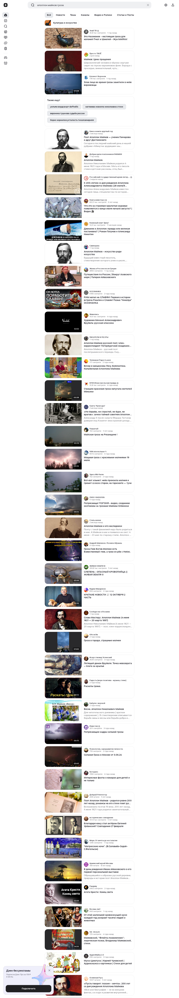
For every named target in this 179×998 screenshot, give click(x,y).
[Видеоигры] (5, 57)
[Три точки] (131, 32)
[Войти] (173, 5)
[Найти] (5, 26)
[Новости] (5, 32)
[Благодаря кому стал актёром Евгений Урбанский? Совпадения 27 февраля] (63, 825)
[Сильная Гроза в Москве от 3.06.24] (63, 756)
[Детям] (5, 63)
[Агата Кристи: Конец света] (63, 893)
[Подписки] (5, 20)
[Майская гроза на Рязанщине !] (63, 436)
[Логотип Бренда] (6, 5)
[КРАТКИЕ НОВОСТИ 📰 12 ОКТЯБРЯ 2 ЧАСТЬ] (63, 596)
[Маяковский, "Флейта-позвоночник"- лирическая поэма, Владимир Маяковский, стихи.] (63, 939)
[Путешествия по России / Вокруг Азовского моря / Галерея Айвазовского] (63, 276)
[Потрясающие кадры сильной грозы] (63, 733)
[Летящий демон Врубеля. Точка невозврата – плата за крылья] (63, 665)
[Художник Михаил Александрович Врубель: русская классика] (63, 322)
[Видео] (5, 43)
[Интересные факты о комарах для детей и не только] (63, 779)
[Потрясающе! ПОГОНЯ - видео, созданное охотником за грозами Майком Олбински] (63, 505)
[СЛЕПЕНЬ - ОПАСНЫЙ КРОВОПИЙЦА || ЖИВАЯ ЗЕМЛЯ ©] (63, 573)
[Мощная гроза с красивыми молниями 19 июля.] (63, 459)
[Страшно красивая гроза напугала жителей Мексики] (63, 390)
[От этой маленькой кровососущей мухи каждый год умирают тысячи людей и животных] (63, 916)
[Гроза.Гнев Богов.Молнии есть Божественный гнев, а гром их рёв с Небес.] (63, 550)
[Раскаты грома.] (63, 688)
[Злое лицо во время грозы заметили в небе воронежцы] (63, 84)
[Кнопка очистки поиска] (147, 5)
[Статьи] (5, 37)
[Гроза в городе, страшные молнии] (63, 642)
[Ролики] (5, 48)
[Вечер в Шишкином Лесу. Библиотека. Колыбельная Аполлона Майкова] (63, 367)
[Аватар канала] (86, 32)
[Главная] (5, 15)
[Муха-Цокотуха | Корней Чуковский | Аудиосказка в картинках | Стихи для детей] (63, 962)
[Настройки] (166, 5)
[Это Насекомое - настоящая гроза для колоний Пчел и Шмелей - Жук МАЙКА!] (63, 38)
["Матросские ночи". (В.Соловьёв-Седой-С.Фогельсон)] (63, 848)
